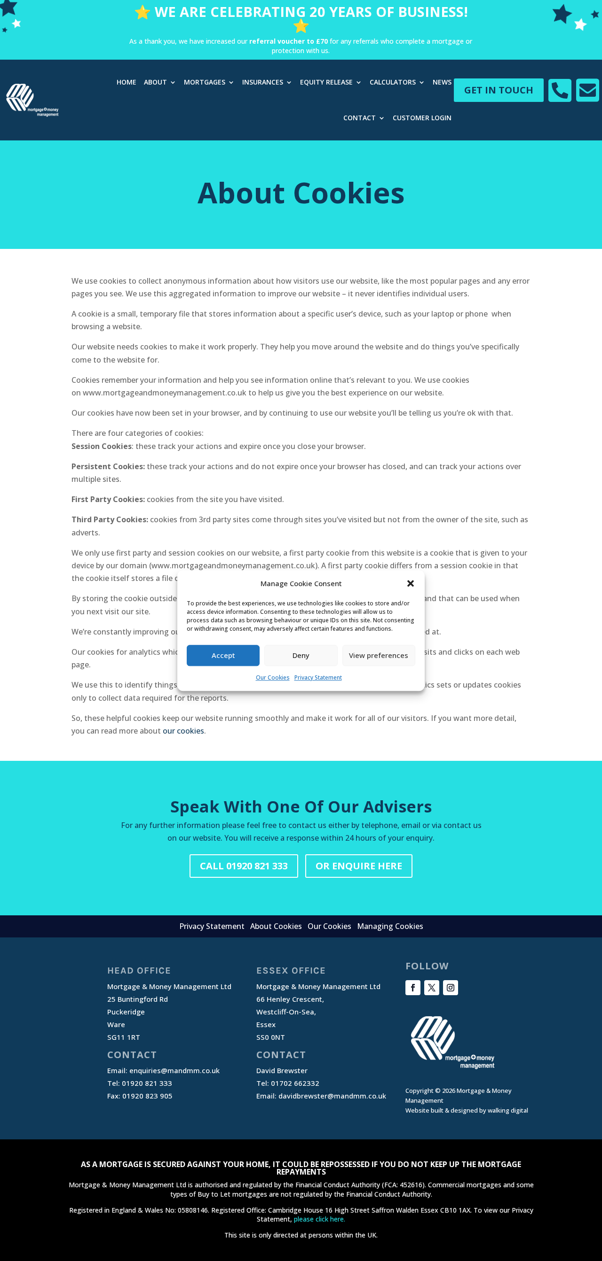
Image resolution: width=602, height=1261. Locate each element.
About (155, 81)
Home (126, 81)
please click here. (319, 1219)
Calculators (393, 81)
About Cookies (276, 926)
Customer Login (422, 117)
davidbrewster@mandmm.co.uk (332, 1095)
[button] (410, 583)
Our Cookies (273, 677)
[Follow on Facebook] (412, 987)
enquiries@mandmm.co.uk (174, 1070)
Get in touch (498, 90)
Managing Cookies (390, 926)
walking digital (508, 1110)
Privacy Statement (318, 677)
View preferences (378, 655)
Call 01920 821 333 (244, 865)
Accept (223, 655)
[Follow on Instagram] (450, 987)
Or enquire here (359, 865)
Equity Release (326, 81)
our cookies (183, 731)
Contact (359, 117)
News (442, 81)
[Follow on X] (431, 987)
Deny (301, 655)
